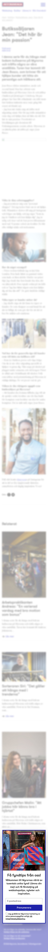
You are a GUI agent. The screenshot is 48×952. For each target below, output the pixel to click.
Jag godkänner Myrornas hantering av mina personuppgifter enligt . (23, 916)
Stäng (40, 833)
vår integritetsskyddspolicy (19, 917)
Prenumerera (24, 907)
